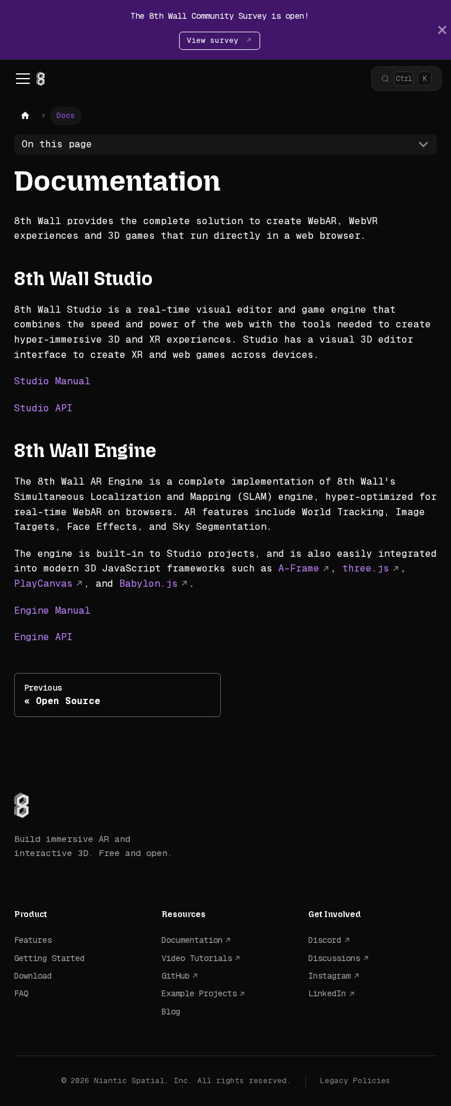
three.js (365, 568)
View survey (215, 40)
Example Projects (199, 993)
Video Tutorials (196, 958)
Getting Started (49, 958)
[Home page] (25, 116)
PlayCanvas (43, 583)
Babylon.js (148, 583)
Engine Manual (52, 610)
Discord (324, 940)
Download (33, 975)
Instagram (329, 975)
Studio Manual (52, 381)
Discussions (334, 958)
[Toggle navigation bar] (23, 78)
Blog (170, 1011)
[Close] (442, 29)
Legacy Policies (355, 1080)
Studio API (43, 408)
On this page (57, 144)
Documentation (192, 940)
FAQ (21, 993)
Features (33, 940)
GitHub (175, 975)
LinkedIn (327, 993)
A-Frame (298, 568)
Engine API (43, 637)
